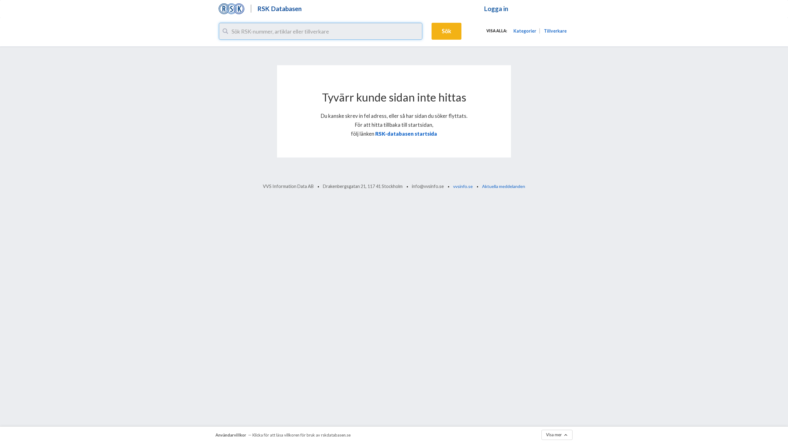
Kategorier (524, 31)
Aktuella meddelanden (503, 186)
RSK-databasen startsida (406, 133)
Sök (446, 31)
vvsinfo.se (463, 186)
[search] (225, 31)
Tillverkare (555, 31)
